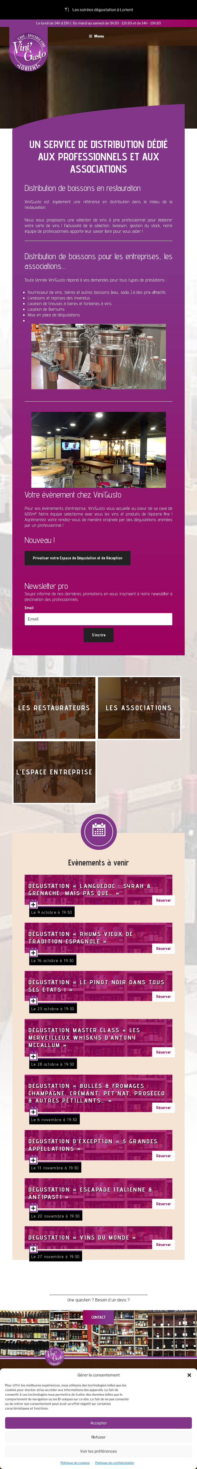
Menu (99, 36)
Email (29, 607)
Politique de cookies (75, 1463)
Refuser (98, 1437)
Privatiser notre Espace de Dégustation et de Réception (77, 558)
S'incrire (98, 635)
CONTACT (98, 1317)
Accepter (98, 1423)
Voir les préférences (98, 1451)
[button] (189, 1375)
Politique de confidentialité (114, 1463)
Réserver (163, 900)
